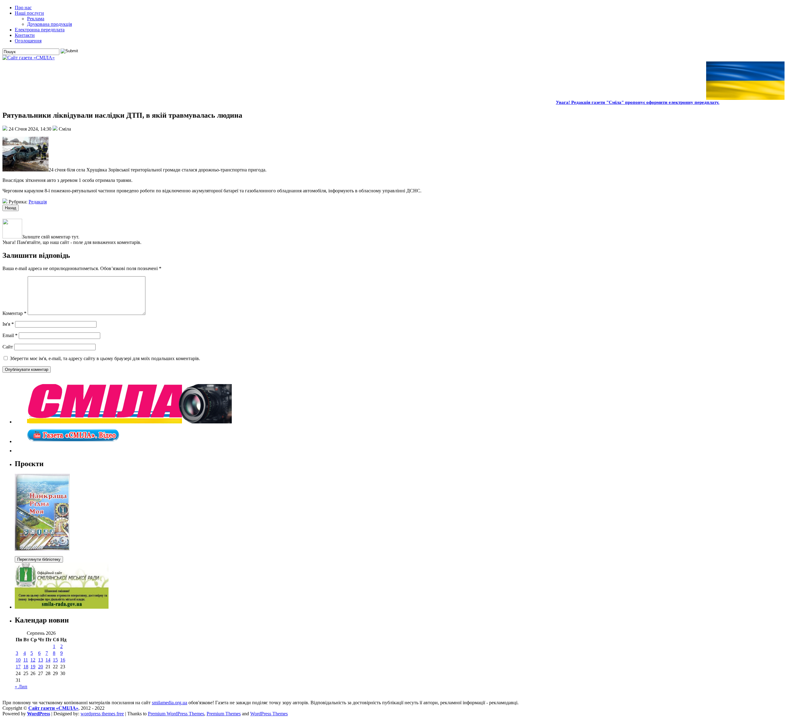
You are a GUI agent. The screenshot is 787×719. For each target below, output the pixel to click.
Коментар (14, 313)
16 (62, 659)
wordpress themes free (102, 713)
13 (40, 659)
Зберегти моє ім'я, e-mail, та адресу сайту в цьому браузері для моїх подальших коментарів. (105, 358)
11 (25, 659)
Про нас (23, 7)
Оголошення (28, 40)
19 (32, 666)
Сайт (7, 346)
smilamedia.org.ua (169, 702)
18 (25, 666)
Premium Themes (224, 713)
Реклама (35, 18)
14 (47, 659)
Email (10, 335)
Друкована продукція (49, 24)
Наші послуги (29, 13)
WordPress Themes (269, 713)
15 (55, 659)
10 (18, 659)
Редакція (38, 201)
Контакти (25, 35)
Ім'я (8, 324)
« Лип (21, 686)
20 (40, 666)
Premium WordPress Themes (176, 713)
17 (18, 666)
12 (32, 659)
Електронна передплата (40, 29)
